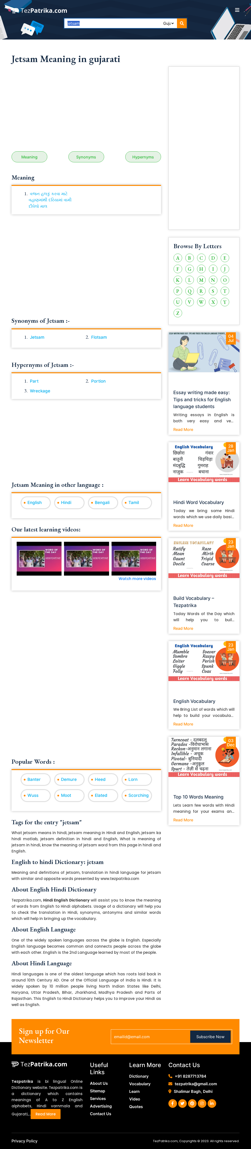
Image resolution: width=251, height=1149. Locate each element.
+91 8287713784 (190, 1076)
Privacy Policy (25, 1140)
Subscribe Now (210, 1036)
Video (134, 1099)
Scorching (138, 795)
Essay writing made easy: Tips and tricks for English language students (202, 400)
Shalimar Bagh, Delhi (193, 1091)
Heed (100, 779)
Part (34, 381)
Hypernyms (143, 157)
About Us (99, 1083)
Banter (34, 779)
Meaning (29, 157)
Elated (101, 795)
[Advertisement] (86, 109)
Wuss (32, 795)
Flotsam (99, 337)
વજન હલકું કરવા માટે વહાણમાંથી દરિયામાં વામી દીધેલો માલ (50, 200)
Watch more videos (137, 578)
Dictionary (139, 1076)
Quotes (136, 1106)
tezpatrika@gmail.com (196, 1083)
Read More (183, 429)
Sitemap (97, 1090)
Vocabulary (140, 1083)
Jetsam (37, 337)
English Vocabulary (194, 701)
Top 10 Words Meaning (198, 797)
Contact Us (100, 1113)
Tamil (133, 502)
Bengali (102, 502)
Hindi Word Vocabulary (198, 502)
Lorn (133, 779)
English (34, 502)
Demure (69, 779)
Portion (98, 381)
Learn (134, 1091)
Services (98, 1098)
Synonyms (86, 157)
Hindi (66, 502)
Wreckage (40, 390)
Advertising (101, 1106)
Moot (66, 795)
